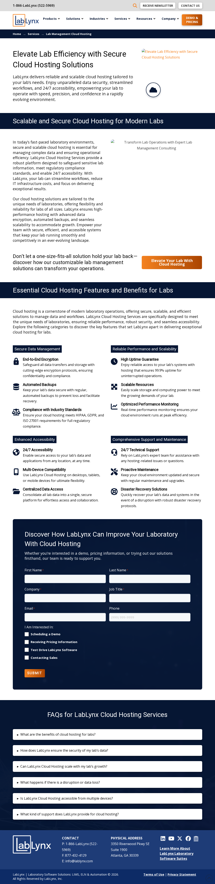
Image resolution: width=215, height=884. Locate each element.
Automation (98, 874)
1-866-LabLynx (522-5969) (34, 5)
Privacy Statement (182, 874)
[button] (107, 734)
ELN (83, 874)
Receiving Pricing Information (54, 641)
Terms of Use (153, 874)
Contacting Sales (44, 657)
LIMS (75, 874)
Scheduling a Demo (45, 634)
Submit (34, 673)
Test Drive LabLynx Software (54, 649)
